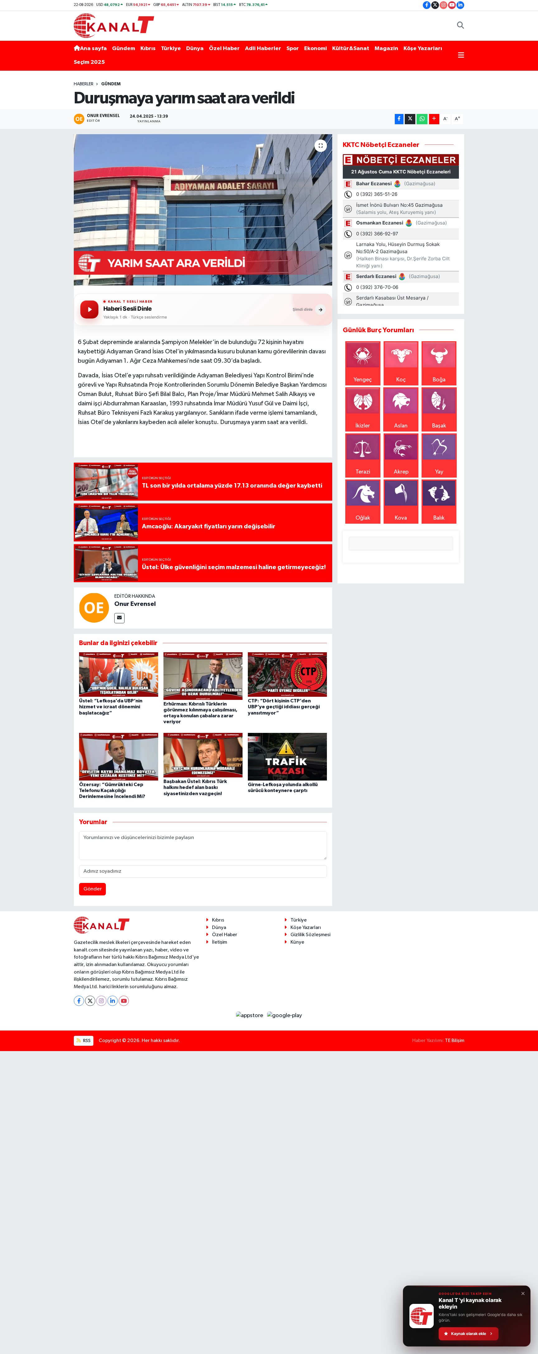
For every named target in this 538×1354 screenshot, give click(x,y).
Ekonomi (315, 48)
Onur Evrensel (135, 604)
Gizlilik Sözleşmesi (310, 934)
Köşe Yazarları (423, 48)
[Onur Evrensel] (94, 607)
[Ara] (460, 25)
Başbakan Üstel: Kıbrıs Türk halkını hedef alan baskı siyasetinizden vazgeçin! (195, 787)
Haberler (83, 84)
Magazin (386, 48)
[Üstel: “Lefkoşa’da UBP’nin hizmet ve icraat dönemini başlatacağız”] (118, 674)
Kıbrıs (148, 48)
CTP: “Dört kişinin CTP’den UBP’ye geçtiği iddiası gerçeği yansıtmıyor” (284, 706)
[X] (90, 1001)
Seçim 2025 (89, 62)
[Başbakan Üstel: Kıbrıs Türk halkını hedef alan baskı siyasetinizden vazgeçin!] (203, 755)
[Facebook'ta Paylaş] (399, 119)
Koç (401, 380)
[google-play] (285, 1015)
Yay (439, 472)
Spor (292, 48)
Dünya (195, 48)
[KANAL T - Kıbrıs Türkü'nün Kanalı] (114, 25)
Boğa (439, 380)
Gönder (92, 889)
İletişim (219, 942)
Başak (439, 426)
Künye (297, 942)
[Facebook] (79, 1001)
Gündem (123, 48)
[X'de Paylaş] (410, 119)
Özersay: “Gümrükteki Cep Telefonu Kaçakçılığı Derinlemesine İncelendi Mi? (112, 790)
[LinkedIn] (112, 1001)
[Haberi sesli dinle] (89, 309)
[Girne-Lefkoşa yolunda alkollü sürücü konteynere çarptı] (287, 756)
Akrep (401, 472)
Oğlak (363, 518)
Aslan (401, 426)
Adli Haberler (263, 48)
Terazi (363, 472)
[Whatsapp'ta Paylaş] (422, 119)
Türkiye (171, 48)
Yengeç (363, 380)
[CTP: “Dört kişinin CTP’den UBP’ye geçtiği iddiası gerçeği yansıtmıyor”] (287, 674)
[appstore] (250, 1015)
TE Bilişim (454, 1040)
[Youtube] (124, 1001)
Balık (439, 518)
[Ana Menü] (461, 55)
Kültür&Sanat (350, 48)
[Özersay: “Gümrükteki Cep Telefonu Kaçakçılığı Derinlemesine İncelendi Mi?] (118, 756)
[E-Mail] (119, 618)
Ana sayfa (93, 48)
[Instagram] (101, 1001)
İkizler (363, 426)
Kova (401, 518)
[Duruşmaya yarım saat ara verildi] (203, 210)
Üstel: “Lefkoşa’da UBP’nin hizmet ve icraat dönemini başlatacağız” (110, 706)
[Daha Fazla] (434, 119)
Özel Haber (224, 48)
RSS (86, 1040)
